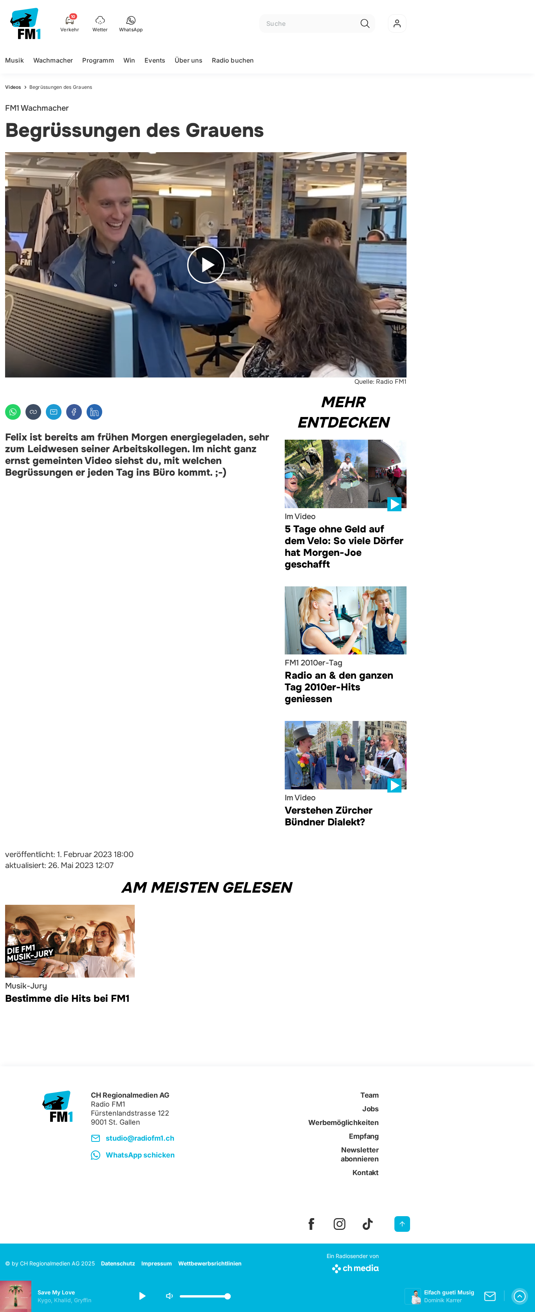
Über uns (188, 60)
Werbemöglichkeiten (343, 1122)
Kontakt (365, 1172)
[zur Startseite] (25, 23)
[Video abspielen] (206, 265)
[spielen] (142, 1296)
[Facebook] (74, 412)
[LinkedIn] (94, 412)
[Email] (53, 412)
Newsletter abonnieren (360, 1154)
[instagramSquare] (339, 1224)
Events (155, 60)
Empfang (364, 1136)
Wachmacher (53, 60)
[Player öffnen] (520, 1296)
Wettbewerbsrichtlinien (210, 1263)
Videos (13, 87)
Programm (98, 60)
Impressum (156, 1263)
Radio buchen (233, 60)
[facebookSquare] (311, 1224)
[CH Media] (353, 1267)
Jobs (370, 1109)
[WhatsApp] (13, 412)
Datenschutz (118, 1263)
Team (369, 1095)
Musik (14, 60)
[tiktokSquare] (368, 1224)
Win (129, 60)
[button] (131, 23)
